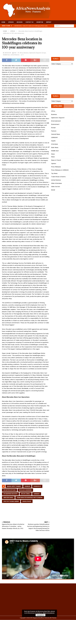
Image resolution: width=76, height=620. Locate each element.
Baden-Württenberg (14, 486)
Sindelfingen (26, 501)
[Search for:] (64, 26)
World (53, 190)
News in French (56, 160)
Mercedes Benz (8, 498)
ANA (15, 53)
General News (55, 134)
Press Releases (56, 167)
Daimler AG (37, 486)
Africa (21, 53)
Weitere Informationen (49, 613)
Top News (54, 173)
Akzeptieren (40, 615)
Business (26, 53)
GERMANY (54, 137)
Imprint (48, 22)
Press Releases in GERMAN (59, 170)
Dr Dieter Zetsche (9, 490)
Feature (53, 131)
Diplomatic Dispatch (35, 53)
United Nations (15, 55)
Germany (37, 494)
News (53, 154)
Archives (19, 22)
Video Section (55, 186)
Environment (55, 124)
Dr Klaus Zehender (25, 490)
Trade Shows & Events (58, 177)
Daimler (27, 486)
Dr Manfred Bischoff (10, 494)
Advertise (39, 22)
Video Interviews (56, 183)
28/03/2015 (8, 53)
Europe (44, 53)
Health (53, 141)
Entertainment (56, 121)
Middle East (6, 55)
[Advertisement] (38, 514)
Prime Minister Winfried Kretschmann (29, 498)
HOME (3, 22)
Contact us (29, 22)
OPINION (11, 22)
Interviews (54, 144)
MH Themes (53, 618)
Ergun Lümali (25, 494)
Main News (54, 147)
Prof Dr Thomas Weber (11, 501)
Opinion (53, 163)
